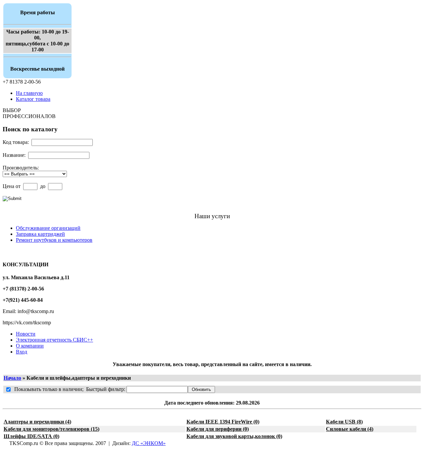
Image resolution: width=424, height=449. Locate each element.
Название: (14, 155)
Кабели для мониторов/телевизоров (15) (51, 429)
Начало (12, 378)
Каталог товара (33, 99)
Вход (21, 351)
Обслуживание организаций (48, 228)
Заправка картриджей (40, 234)
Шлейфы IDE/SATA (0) (31, 436)
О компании (30, 346)
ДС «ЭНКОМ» (149, 443)
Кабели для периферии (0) (217, 429)
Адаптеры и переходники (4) (37, 421)
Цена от (12, 186)
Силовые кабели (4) (349, 429)
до (42, 186)
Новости (25, 334)
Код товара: (16, 142)
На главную (29, 93)
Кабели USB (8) (344, 421)
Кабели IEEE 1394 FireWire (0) (222, 421)
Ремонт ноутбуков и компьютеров (54, 240)
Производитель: (21, 167)
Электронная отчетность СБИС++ (54, 340)
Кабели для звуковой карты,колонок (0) (234, 436)
